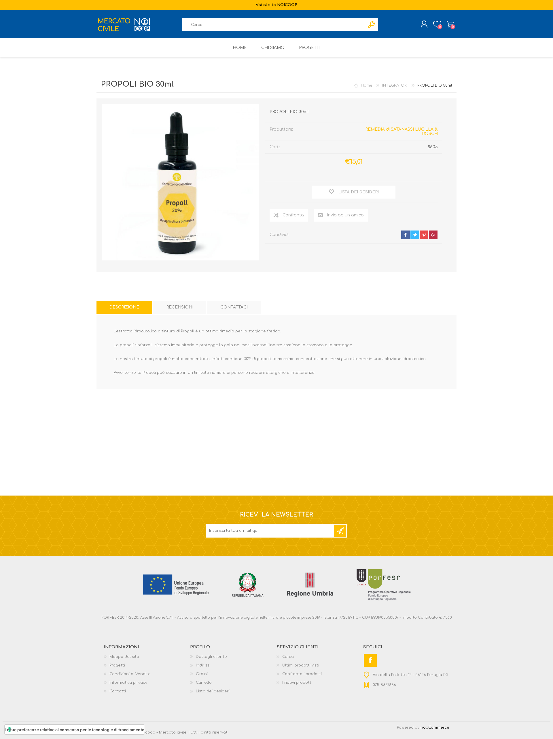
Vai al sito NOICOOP (276, 5)
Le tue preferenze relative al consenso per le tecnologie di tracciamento (75, 729)
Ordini (202, 674)
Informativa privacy (128, 683)
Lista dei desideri (213, 691)
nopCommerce (435, 727)
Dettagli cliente (211, 657)
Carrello (450, 24)
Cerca (288, 657)
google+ (433, 235)
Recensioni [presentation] (179, 307)
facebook (405, 235)
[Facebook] (370, 660)
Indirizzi (203, 665)
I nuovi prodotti (297, 683)
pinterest (424, 235)
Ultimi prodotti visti (300, 665)
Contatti (117, 691)
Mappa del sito (124, 657)
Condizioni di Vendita (130, 674)
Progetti (117, 665)
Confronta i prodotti (302, 674)
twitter (414, 235)
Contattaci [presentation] (234, 307)
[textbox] (274, 24)
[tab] (124, 307)
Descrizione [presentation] (124, 307)
